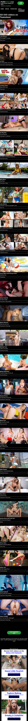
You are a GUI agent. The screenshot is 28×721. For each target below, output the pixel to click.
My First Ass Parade (4, 422)
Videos (7, 8)
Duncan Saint (17, 672)
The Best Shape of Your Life (6, 373)
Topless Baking (14, 693)
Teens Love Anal (3, 424)
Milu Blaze (3, 179)
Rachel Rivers (4, 396)
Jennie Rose (3, 518)
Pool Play (2, 181)
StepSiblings (2, 277)
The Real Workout (3, 375)
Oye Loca (2, 207)
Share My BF (14, 697)
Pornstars (13, 8)
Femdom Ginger (3, 299)
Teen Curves (2, 40)
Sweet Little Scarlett (14, 671)
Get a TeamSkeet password (21, 10)
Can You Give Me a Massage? (7, 618)
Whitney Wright (8, 694)
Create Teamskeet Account (10, 639)
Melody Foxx (3, 347)
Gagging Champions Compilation (7, 250)
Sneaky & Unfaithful (14, 715)
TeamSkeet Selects (4, 111)
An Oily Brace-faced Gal (5, 397)
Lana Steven (3, 36)
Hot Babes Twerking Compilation (7, 156)
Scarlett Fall (10, 672)
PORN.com (7, 2)
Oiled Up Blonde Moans (5, 544)
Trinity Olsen (11, 717)
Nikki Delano (3, 469)
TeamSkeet (8, 5)
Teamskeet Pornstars (22, 639)
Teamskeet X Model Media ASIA (6, 64)
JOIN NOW (20, 3)
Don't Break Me (14, 675)
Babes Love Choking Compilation (8, 109)
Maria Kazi (3, 420)
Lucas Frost (20, 694)
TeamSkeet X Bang (4, 183)
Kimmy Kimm (13, 273)
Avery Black (3, 273)
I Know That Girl (14, 719)
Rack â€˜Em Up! (4, 87)
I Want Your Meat (4, 348)
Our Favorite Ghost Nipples (6, 228)
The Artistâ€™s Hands (5, 38)
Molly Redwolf (4, 298)
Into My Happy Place (5, 569)
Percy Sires (3, 543)
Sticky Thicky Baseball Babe (6, 471)
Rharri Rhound (4, 322)
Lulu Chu (12, 518)
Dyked (1, 522)
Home (2, 8)
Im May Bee (3, 132)
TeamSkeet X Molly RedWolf (5, 301)
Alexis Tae (3, 567)
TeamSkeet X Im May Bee (5, 136)
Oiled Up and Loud (4, 324)
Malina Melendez (4, 371)
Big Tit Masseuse (4, 446)
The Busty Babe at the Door (6, 62)
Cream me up (3, 495)
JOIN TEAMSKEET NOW (14, 632)
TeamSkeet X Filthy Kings (5, 326)
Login (14, 641)
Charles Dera (17, 717)
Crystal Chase (4, 85)
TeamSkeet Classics (4, 473)
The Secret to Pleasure (5, 520)
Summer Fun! (3, 275)
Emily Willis (15, 694)
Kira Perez (3, 494)
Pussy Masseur (3, 134)
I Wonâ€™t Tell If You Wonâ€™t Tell (8, 205)
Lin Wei (2, 61)
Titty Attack (2, 89)
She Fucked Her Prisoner (6, 593)
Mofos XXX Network (13, 653)
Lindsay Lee (3, 445)
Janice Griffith (4, 616)
